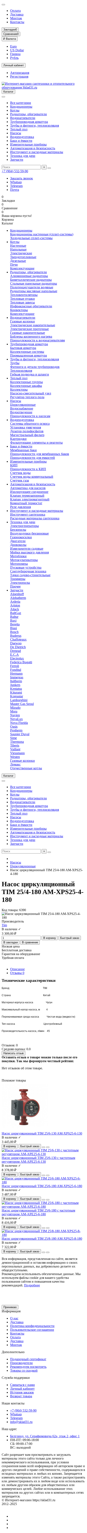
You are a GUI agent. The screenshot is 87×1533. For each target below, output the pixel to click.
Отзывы (17, 973)
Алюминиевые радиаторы (29, 276)
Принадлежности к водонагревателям (37, 340)
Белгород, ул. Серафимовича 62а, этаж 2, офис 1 (45, 1436)
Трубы (14, 363)
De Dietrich (18, 647)
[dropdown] (3, 4)
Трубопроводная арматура (29, 121)
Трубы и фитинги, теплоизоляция (34, 125)
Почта (14, 189)
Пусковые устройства (25, 567)
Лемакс (15, 764)
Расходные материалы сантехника (34, 518)
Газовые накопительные (27, 332)
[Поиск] (49, 168)
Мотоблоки (18, 556)
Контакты (17, 22)
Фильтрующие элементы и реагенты (36, 442)
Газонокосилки (21, 537)
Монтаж (16, 18)
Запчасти (16, 159)
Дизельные (18, 261)
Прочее (15, 586)
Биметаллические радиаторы (31, 279)
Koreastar (16, 696)
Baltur (14, 617)
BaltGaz (15, 613)
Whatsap (16, 182)
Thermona (17, 741)
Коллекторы (19, 389)
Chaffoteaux (18, 639)
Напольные (18, 249)
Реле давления (20, 507)
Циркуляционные (23, 404)
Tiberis (14, 745)
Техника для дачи (22, 156)
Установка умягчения (25, 427)
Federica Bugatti (21, 662)
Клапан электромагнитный (29, 499)
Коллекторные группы (26, 382)
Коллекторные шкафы (26, 386)
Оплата (15, 10)
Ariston (15, 605)
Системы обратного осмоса (30, 423)
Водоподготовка (22, 137)
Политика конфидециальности (32, 1326)
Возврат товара (21, 1396)
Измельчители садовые (26, 548)
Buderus (15, 635)
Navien (15, 715)
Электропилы (20, 582)
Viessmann (17, 753)
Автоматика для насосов (28, 488)
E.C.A (14, 654)
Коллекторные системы (27, 351)
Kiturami (16, 692)
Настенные (18, 245)
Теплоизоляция (21, 370)
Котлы (14, 110)
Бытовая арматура (23, 348)
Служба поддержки (16, 1377)
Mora (13, 711)
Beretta (15, 624)
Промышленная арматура (28, 355)
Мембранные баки (23, 450)
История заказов (22, 1392)
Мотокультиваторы (24, 560)
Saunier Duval (19, 734)
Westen (15, 757)
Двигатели (18, 541)
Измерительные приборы (28, 144)
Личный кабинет (22, 1388)
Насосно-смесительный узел (30, 393)
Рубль (14, 58)
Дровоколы (18, 545)
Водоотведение (21, 412)
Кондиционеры (21, 106)
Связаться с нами (22, 1385)
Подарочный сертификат (28, 1359)
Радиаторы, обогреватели (28, 114)
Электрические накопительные (32, 325)
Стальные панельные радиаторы (33, 283)
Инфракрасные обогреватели (31, 306)
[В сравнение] (47, 1147)
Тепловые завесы (22, 302)
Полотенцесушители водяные (31, 287)
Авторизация (19, 72)
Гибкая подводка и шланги (29, 374)
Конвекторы (19, 310)
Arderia (15, 601)
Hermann (16, 673)
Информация (11, 1311)
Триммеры (17, 579)
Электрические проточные (29, 329)
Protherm (16, 730)
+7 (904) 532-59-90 (15, 171)
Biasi (13, 628)
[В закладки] (43, 1147)
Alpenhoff (17, 594)
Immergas (16, 677)
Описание (17, 969)
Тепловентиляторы (24, 295)
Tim (4, 925)
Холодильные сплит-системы (31, 238)
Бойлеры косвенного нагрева (31, 336)
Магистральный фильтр (27, 435)
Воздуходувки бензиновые (29, 533)
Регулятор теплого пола (27, 397)
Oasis (14, 726)
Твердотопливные (23, 257)
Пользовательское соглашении (32, 1329)
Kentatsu (16, 688)
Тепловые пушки (22, 298)
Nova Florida (19, 723)
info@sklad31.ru (21, 1422)
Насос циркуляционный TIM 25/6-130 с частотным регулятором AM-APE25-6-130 (38, 1159)
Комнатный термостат (26, 503)
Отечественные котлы (26, 768)
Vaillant (15, 749)
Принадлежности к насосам (30, 416)
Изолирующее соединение (29, 492)
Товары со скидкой (24, 1370)
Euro (13, 46)
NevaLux (16, 719)
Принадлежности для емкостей (32, 457)
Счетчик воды (20, 473)
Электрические (21, 253)
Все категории (20, 103)
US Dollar (17, 50)
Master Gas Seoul (22, 704)
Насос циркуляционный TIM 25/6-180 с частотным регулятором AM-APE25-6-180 (38, 1212)
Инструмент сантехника (27, 514)
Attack (14, 609)
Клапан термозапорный (27, 495)
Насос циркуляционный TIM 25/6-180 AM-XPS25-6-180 (42, 1186)
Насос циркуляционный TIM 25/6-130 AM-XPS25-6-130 (42, 1133)
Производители (21, 1363)
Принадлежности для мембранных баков (39, 454)
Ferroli (14, 666)
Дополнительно (13, 1352)
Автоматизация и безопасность (32, 148)
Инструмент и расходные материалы (36, 152)
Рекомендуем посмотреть (28, 1366)
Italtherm (16, 681)
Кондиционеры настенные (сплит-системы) (41, 234)
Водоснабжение (21, 408)
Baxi (13, 620)
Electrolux (17, 658)
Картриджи (18, 439)
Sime (13, 738)
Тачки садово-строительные (30, 575)
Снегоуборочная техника (28, 571)
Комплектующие (22, 268)
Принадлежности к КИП (28, 469)
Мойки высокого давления (29, 552)
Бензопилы (18, 529)
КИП (14, 465)
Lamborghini (18, 700)
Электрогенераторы (24, 526)
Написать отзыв (13, 1053)
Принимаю (10, 1307)
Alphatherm (18, 598)
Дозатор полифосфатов (27, 431)
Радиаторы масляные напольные (33, 291)
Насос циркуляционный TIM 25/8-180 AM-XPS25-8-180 (42, 1238)
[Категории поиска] (3, 96)
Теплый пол (18, 129)
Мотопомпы (19, 563)
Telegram (16, 186)
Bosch (14, 632)
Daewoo (16, 643)
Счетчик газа (19, 480)
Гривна (15, 54)
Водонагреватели (22, 118)
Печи (14, 264)
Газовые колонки (22, 321)
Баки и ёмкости (21, 140)
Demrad (15, 651)
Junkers (15, 685)
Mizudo (15, 707)
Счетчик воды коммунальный (31, 476)
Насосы (15, 133)
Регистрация (19, 76)
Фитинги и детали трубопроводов (35, 367)
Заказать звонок (21, 178)
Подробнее (32, 1285)
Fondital (15, 670)
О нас (14, 1318)
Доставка (16, 14)
